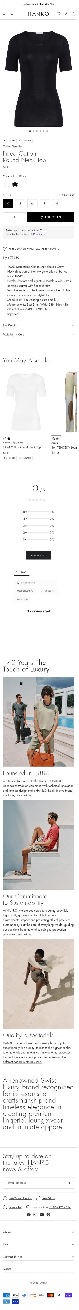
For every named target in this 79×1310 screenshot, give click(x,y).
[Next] (70, 417)
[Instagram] (35, 1214)
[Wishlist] (58, 14)
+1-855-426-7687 (46, 4)
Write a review (38, 555)
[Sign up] (69, 1183)
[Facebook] (29, 1214)
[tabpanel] (38, 615)
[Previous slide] (4, 4)
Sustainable (15, 1207)
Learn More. (24, 934)
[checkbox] (22, 599)
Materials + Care (13, 334)
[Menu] (4, 14)
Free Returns (50, 248)
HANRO (43, 1283)
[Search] (12, 14)
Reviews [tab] (21, 571)
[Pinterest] (48, 1214)
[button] (38, 511)
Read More (24, 795)
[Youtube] (42, 1214)
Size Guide (68, 195)
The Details (10, 325)
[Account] (66, 14)
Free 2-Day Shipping (21, 248)
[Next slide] (73, 4)
